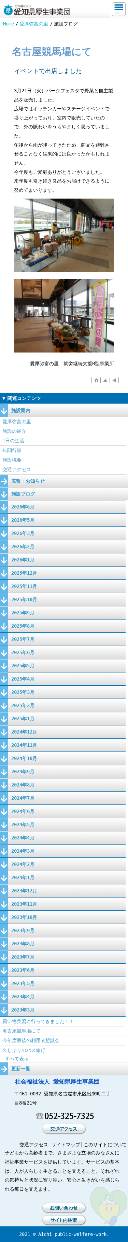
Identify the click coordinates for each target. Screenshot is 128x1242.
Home (8, 23)
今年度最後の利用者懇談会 (31, 1040)
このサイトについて (105, 1144)
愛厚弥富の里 (33, 23)
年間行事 (12, 450)
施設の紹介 (14, 431)
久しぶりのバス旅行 (23, 1050)
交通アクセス (16, 469)
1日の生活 (13, 440)
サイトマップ (66, 1144)
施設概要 (12, 460)
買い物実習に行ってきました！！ (38, 1021)
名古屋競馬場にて (21, 1031)
